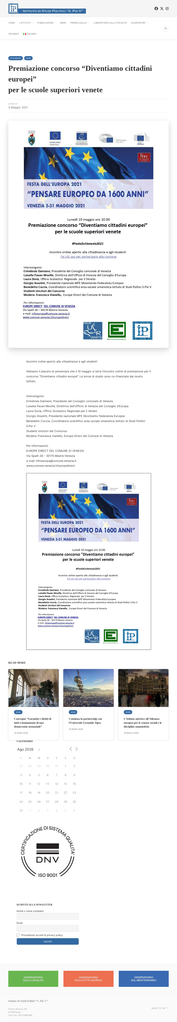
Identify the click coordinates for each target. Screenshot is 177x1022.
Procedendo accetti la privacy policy (42, 935)
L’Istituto (24, 22)
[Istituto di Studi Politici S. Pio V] (47, 8)
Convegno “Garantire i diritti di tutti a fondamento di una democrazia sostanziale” (32, 722)
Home (12, 22)
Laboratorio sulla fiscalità (110, 22)
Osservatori (138, 22)
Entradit (14, 34)
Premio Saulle (78, 22)
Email (19, 922)
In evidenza (15, 58)
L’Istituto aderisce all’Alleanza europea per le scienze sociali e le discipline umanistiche (143, 722)
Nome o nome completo (30, 910)
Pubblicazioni (45, 22)
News (63, 22)
